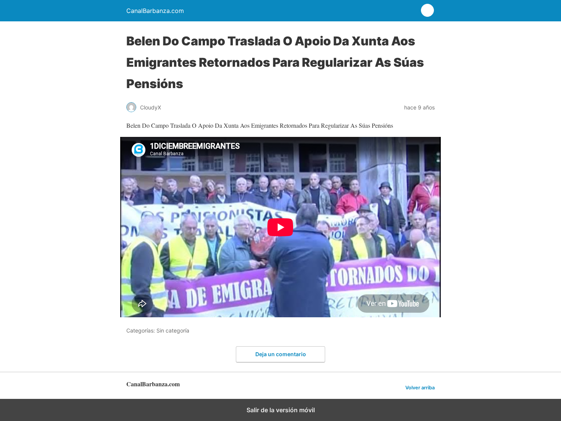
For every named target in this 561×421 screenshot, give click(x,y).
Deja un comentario (280, 354)
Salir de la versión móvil (281, 410)
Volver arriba (420, 387)
